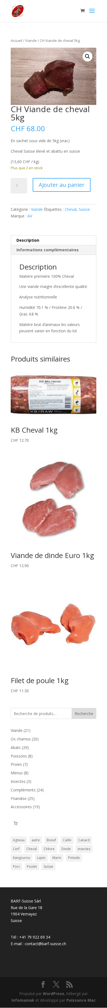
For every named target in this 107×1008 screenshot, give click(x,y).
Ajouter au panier (62, 184)
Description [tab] (27, 240)
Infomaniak (23, 1000)
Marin (56, 857)
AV (29, 216)
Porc (16, 866)
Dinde (66, 849)
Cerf (16, 849)
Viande (31, 40)
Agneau (19, 840)
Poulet (32, 866)
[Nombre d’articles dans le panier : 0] (15, 823)
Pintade (74, 857)
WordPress (53, 993)
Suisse (84, 209)
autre (36, 840)
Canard (84, 840)
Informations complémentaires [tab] (47, 249)
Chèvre (49, 849)
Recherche (84, 713)
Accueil (16, 40)
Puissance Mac (81, 1000)
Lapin (41, 857)
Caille (67, 840)
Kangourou (21, 857)
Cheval (71, 209)
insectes (84, 849)
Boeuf (51, 840)
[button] (87, 56)
